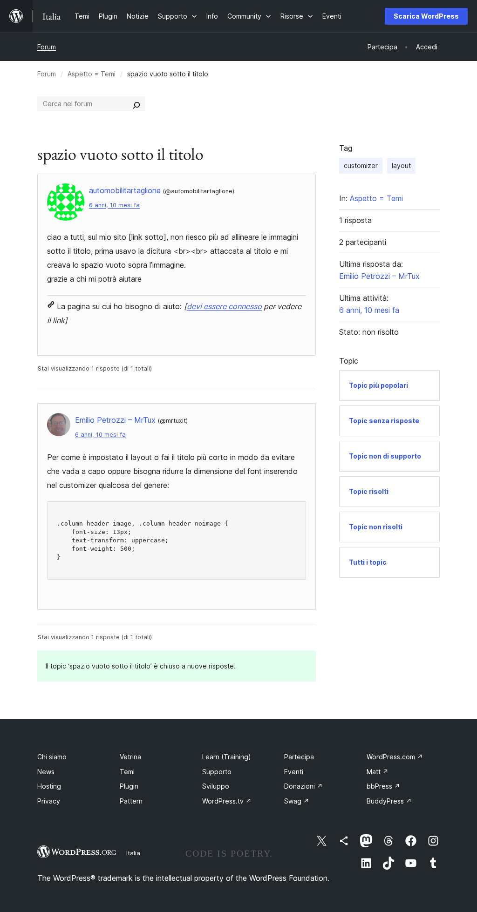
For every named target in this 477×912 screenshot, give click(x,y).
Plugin (129, 786)
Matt (377, 772)
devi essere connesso (224, 306)
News (46, 772)
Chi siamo (52, 757)
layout (401, 165)
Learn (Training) (226, 757)
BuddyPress (389, 801)
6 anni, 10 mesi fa (114, 205)
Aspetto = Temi (92, 74)
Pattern (131, 801)
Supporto (217, 772)
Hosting (49, 786)
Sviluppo (215, 786)
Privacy (48, 801)
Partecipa (299, 757)
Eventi (293, 772)
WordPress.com (395, 757)
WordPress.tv (227, 801)
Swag (296, 801)
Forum (46, 47)
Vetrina (130, 757)
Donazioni (303, 786)
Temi (127, 772)
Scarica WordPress (426, 16)
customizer (361, 165)
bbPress (383, 786)
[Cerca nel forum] (136, 103)
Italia (133, 853)
